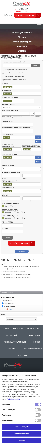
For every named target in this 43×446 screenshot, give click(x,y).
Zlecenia (22, 37)
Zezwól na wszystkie (21, 427)
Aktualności (12, 335)
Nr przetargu (7, 222)
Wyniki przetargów (21, 41)
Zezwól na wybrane (21, 434)
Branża (5, 84)
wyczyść (10, 309)
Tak (12, 206)
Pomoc (36, 342)
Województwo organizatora (8, 145)
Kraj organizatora (9, 154)
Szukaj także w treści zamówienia (16, 69)
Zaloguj (9, 15)
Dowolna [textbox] (6, 169)
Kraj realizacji (8, 134)
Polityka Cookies (13, 399)
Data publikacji (8, 166)
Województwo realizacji (12, 97)
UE (38, 137)
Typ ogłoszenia (8, 104)
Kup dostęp (21, 251)
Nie (6, 206)
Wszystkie (8, 212)
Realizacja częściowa (11, 216)
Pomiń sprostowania (10, 203)
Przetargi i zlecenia (22, 32)
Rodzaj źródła (8, 188)
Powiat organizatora (31, 146)
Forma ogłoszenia (9, 181)
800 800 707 (21, 11)
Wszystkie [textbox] (6, 107)
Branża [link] (3, 314)
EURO (37, 141)
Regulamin (34, 335)
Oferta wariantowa (10, 210)
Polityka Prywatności (15, 342)
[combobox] (21, 87)
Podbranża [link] (10, 319)
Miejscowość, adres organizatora (16, 128)
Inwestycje (22, 46)
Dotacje (22, 50)
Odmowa (21, 440)
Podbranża (6, 90)
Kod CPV (5, 228)
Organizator (7, 121)
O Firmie (11, 348)
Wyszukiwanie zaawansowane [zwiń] (14, 80)
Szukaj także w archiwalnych (14, 76)
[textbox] (13, 87)
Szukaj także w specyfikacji (13, 73)
